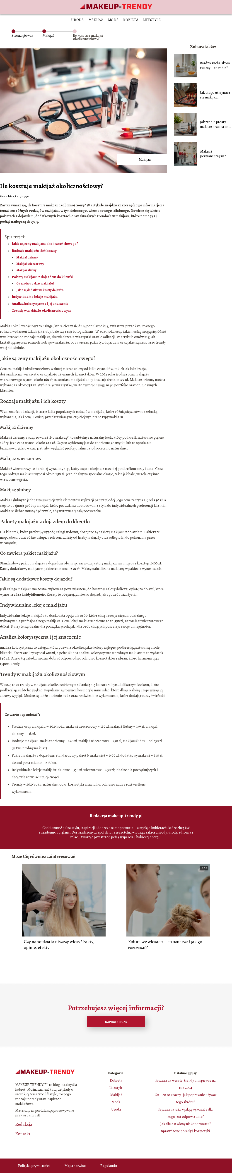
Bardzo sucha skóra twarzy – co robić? (215, 65)
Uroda (77, 19)
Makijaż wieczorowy (30, 264)
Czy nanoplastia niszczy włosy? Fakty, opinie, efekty (59, 945)
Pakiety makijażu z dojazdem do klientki (42, 277)
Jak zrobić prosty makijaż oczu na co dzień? (214, 124)
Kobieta (130, 19)
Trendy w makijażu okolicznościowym (41, 310)
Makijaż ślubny (26, 270)
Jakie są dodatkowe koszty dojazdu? (40, 290)
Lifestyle (152, 19)
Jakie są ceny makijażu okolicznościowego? (45, 243)
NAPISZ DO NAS (116, 1022)
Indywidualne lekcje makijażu (35, 296)
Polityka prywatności (34, 1165)
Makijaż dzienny (27, 257)
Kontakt (22, 1134)
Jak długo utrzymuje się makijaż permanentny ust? (215, 95)
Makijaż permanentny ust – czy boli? (214, 154)
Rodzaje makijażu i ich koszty (34, 250)
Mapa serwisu (75, 1165)
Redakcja (23, 1124)
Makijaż (95, 19)
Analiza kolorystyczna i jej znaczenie (40, 303)
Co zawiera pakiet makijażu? (35, 283)
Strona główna (22, 35)
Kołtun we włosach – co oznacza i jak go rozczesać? (165, 945)
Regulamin (108, 1165)
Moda (113, 19)
